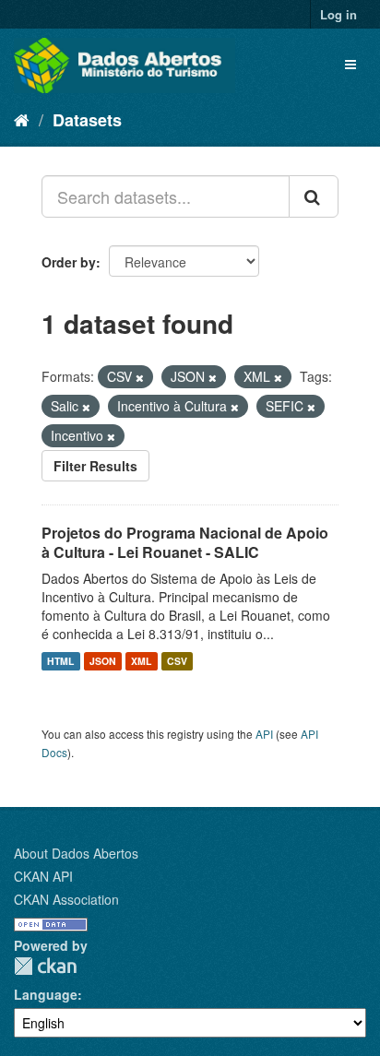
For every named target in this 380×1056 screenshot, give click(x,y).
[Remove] (140, 377)
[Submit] (313, 196)
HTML (60, 661)
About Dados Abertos (76, 853)
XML (141, 661)
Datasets (87, 120)
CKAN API (43, 876)
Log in (338, 14)
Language (45, 994)
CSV (177, 661)
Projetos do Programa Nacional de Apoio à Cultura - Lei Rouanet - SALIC (185, 542)
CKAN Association (66, 899)
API (264, 734)
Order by (69, 262)
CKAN (45, 966)
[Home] (22, 119)
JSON (102, 661)
